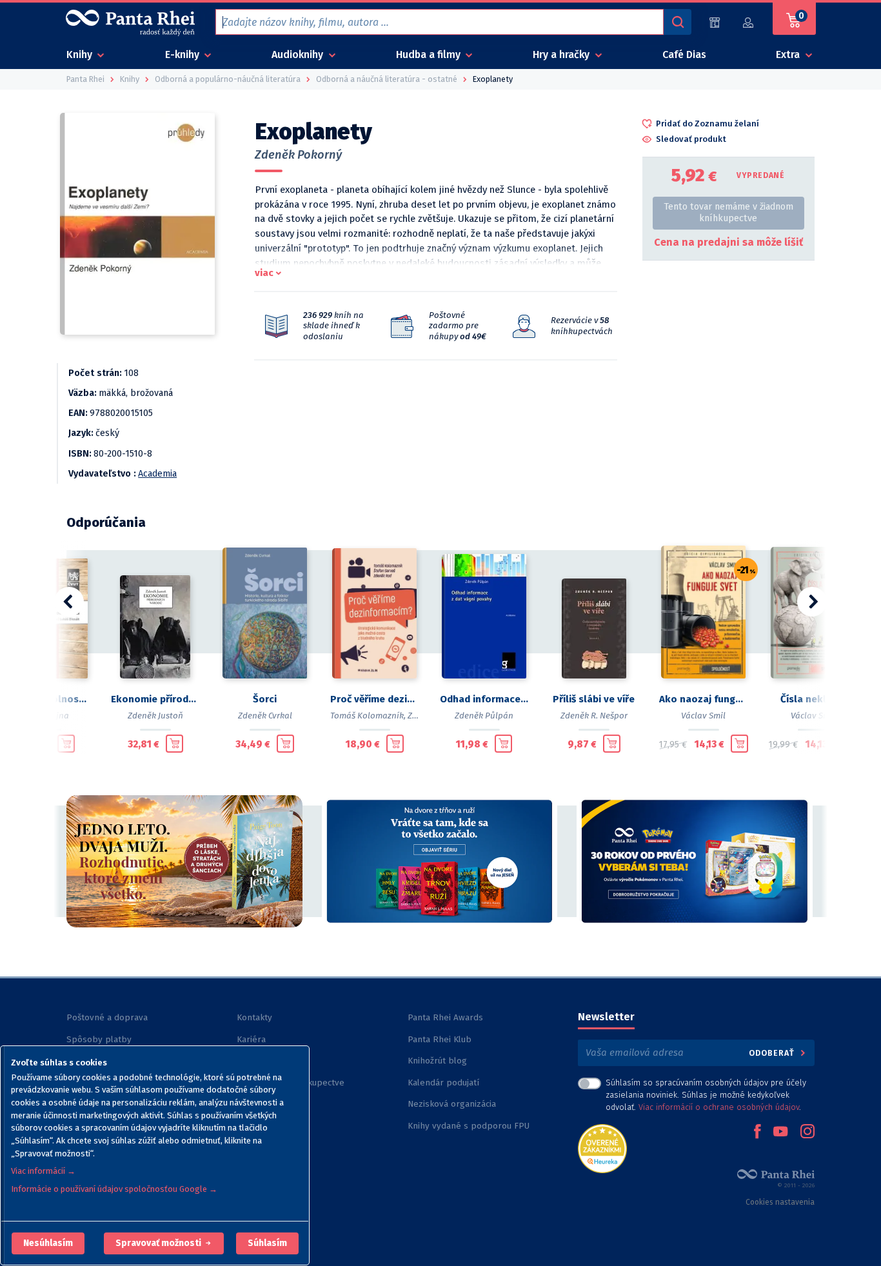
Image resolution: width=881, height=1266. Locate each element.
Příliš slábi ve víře (594, 699)
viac (264, 273)
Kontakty (254, 1017)
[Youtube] (780, 1132)
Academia (157, 473)
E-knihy (183, 54)
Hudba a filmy (429, 54)
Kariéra (251, 1039)
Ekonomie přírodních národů (155, 699)
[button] (48, 1243)
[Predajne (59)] (714, 22)
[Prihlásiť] (748, 22)
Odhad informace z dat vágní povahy (484, 699)
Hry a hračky (562, 54)
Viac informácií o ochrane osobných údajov (718, 1107)
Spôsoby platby (99, 1039)
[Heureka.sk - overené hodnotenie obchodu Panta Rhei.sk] (602, 1148)
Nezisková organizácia (452, 1103)
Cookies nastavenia (780, 1202)
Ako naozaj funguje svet (703, 699)
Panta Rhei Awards (445, 1017)
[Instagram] (807, 1132)
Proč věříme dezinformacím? (374, 699)
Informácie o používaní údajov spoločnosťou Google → (114, 1189)
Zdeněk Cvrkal (265, 715)
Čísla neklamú (813, 699)
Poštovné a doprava (107, 1017)
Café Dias (684, 54)
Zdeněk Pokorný (298, 155)
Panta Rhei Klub (439, 1039)
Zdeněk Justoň (155, 715)
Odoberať (773, 1053)
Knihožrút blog (437, 1060)
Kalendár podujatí (443, 1082)
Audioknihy (299, 54)
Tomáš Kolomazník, (368, 715)
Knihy (80, 54)
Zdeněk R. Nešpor (594, 715)
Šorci (265, 699)
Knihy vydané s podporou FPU (469, 1125)
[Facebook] (757, 1132)
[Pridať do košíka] (66, 744)
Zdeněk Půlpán (484, 715)
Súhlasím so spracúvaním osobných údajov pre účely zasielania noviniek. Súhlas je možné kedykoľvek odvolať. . (706, 1095)
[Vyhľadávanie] (677, 22)
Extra (789, 54)
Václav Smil (703, 715)
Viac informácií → (43, 1171)
